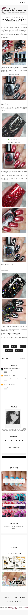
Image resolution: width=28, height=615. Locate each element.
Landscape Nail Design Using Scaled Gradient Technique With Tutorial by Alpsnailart (14, 481)
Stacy (5, 375)
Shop (9, 333)
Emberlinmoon (12, 607)
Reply (5, 371)
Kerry (5, 384)
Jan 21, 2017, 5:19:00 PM (10, 384)
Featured (14, 17)
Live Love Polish (19, 17)
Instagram (13, 333)
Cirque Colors (8, 17)
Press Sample (24, 24)
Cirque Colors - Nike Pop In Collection (14, 505)
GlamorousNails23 (7, 368)
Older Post (23, 358)
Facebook (18, 333)
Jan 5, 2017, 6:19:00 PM (10, 375)
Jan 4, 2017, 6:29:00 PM (16, 368)
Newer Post (5, 358)
